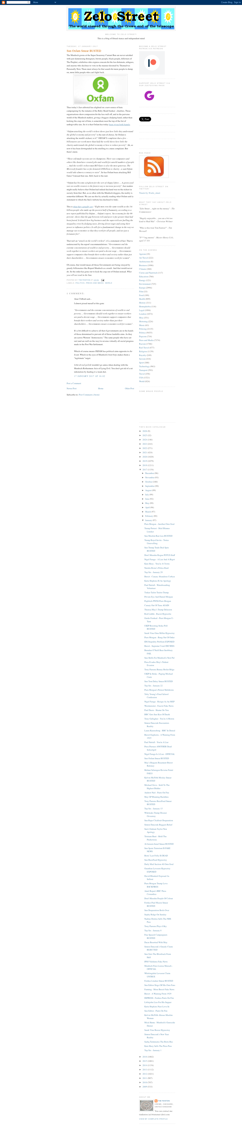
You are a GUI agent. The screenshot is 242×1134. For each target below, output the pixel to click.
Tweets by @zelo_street (149, 192)
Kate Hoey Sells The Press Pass (158, 1045)
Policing (143, 328)
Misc (141, 317)
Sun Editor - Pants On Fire (155, 1010)
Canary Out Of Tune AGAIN (156, 605)
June (147, 498)
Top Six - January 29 (153, 572)
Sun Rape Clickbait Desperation (158, 820)
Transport (143, 370)
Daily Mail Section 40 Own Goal (159, 864)
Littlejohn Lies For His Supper (157, 1002)
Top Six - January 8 (152, 930)
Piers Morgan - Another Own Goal (159, 523)
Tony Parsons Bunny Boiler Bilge (159, 669)
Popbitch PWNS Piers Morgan (157, 601)
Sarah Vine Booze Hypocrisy (157, 1030)
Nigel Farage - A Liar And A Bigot (159, 559)
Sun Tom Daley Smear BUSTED (158, 681)
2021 (145, 452)
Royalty (142, 355)
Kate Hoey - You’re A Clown (157, 563)
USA (141, 377)
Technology (144, 366)
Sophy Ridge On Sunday (155, 914)
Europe (142, 287)
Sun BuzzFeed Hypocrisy (155, 859)
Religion (143, 351)
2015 (145, 1060)
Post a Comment (74, 383)
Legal (141, 310)
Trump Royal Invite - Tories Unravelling (156, 542)
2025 (145, 435)
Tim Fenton (164, 1101)
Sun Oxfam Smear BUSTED (156, 758)
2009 (145, 1086)
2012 (145, 1073)
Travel (142, 373)
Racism (142, 343)
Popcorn (143, 336)
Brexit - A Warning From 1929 (157, 993)
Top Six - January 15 (153, 808)
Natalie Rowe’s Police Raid (156, 567)
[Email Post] (102, 280)
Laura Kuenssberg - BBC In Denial (159, 730)
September (150, 485)
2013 (145, 1069)
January (149, 520)
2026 (145, 431)
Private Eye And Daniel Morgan (158, 596)
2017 (145, 469)
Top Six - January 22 (153, 685)
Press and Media (95, 283)
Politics (80, 283)
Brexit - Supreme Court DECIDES (159, 645)
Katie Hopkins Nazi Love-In (156, 1006)
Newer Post (72, 388)
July (147, 494)
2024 (145, 439)
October (149, 481)
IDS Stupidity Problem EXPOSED (159, 641)
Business (143, 265)
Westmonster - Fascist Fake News (159, 705)
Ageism (142, 253)
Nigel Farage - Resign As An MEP (159, 701)
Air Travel (143, 257)
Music (142, 325)
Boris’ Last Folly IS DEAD (156, 855)
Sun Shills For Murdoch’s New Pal (159, 657)
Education (143, 276)
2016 (145, 1056)
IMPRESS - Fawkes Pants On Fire (159, 997)
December (150, 473)
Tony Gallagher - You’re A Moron (159, 718)
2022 (145, 448)
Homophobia (145, 306)
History (142, 302)
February (149, 515)
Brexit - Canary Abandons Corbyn (159, 576)
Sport (141, 362)
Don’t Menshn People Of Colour (158, 898)
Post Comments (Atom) (89, 394)
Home (100, 388)
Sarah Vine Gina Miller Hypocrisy (159, 633)
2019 (145, 460)
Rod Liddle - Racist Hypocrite (157, 613)
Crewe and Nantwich (148, 272)
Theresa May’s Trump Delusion (158, 609)
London (142, 313)
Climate (142, 268)
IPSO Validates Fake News (156, 961)
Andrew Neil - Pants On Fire (156, 792)
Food (141, 295)
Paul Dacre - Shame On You (156, 710)
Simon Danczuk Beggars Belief (158, 824)
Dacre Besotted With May (155, 942)
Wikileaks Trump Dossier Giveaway (155, 814)
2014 (145, 1065)
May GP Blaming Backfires (156, 796)
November (150, 477)
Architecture (144, 261)
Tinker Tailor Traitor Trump (156, 592)
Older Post (129, 388)
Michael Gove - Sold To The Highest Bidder (157, 786)
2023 (145, 443)
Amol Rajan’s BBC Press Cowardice (155, 892)
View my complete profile (153, 1119)
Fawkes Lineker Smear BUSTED (158, 980)
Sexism (142, 358)
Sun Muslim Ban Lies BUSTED (158, 535)
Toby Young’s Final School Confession (156, 696)
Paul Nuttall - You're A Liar (156, 742)
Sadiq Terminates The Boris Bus (158, 1041)
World (108, 283)
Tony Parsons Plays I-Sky (155, 926)
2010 (145, 1082)
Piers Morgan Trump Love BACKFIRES (156, 885)
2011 (145, 1078)
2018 (145, 465)
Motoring (143, 321)
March (148, 511)
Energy (142, 280)
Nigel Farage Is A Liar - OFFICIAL (159, 754)
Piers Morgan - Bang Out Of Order (159, 637)
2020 (145, 456)
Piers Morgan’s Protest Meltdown (159, 689)
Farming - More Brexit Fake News (159, 989)
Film (141, 291)
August (148, 490)
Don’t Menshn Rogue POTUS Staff (159, 555)
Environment (145, 283)
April (147, 507)
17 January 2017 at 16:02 (89, 376)
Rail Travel (144, 347)
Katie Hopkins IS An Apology (157, 580)
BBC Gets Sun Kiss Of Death (157, 714)
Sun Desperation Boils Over (156, 910)
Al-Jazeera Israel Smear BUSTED (159, 843)
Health (142, 298)
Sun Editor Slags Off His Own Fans (159, 985)
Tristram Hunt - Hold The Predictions (155, 838)
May (147, 503)
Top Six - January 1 (152, 1050)
